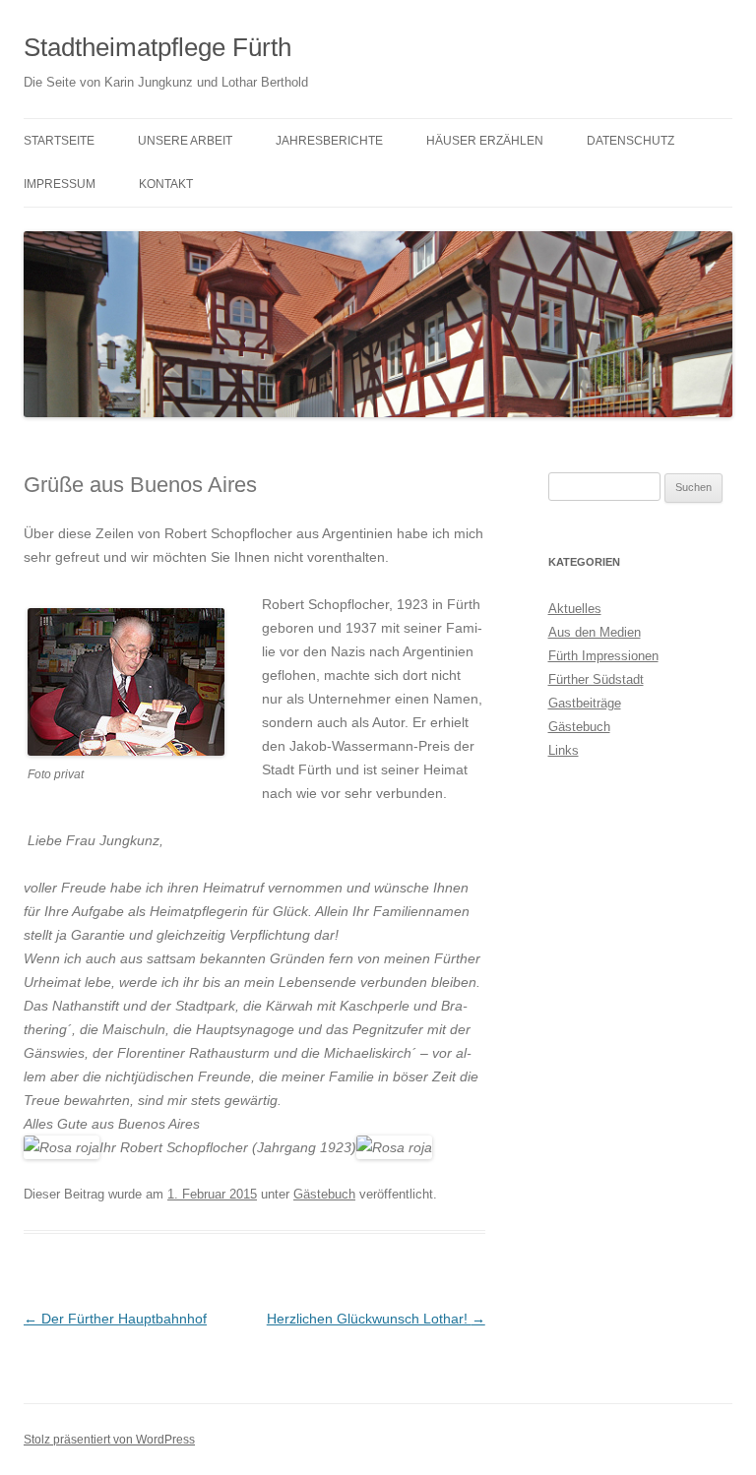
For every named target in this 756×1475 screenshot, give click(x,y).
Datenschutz (630, 141)
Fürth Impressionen (603, 655)
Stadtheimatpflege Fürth (157, 47)
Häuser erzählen (484, 141)
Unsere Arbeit (185, 141)
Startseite (59, 141)
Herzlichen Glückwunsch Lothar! (376, 1318)
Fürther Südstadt (596, 679)
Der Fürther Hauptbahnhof (115, 1318)
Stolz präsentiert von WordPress (109, 1439)
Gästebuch (324, 1194)
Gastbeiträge (584, 703)
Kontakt (166, 184)
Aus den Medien (594, 632)
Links (563, 750)
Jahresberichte (329, 141)
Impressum (59, 184)
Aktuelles (574, 608)
